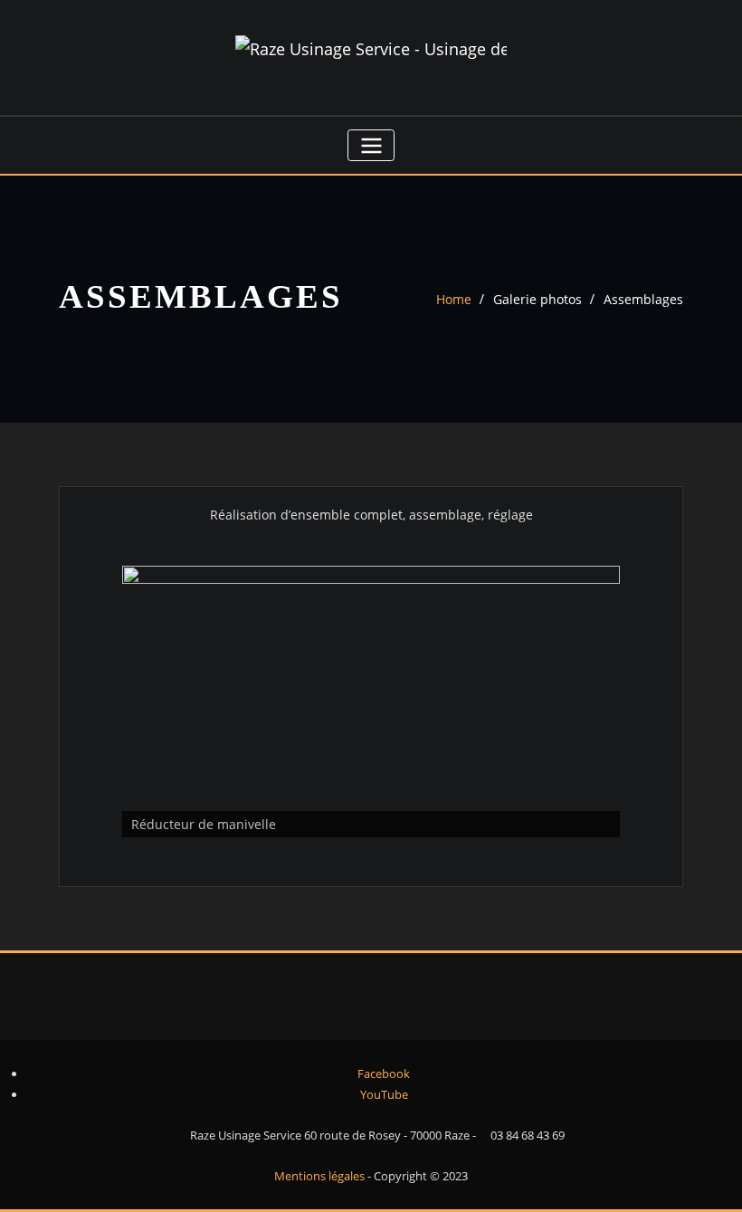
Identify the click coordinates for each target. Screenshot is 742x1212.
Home (453, 299)
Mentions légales (320, 1176)
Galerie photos (537, 299)
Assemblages (643, 299)
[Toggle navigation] (371, 145)
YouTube (382, 1094)
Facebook (382, 1073)
